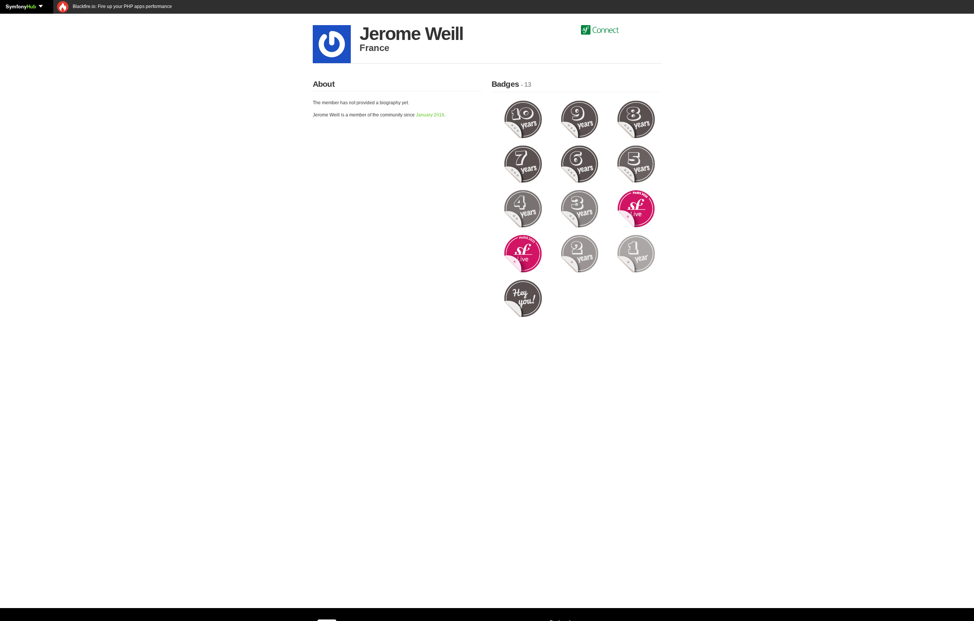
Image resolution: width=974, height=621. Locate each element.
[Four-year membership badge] (523, 208)
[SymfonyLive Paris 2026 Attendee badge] (636, 208)
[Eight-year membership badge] (636, 119)
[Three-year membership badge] (579, 208)
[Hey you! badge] (523, 298)
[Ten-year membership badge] (523, 119)
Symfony (21, 6)
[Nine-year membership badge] (579, 119)
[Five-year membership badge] (636, 163)
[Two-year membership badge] (579, 253)
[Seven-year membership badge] (523, 163)
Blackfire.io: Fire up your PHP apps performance (122, 6)
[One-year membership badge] (636, 253)
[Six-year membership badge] (579, 163)
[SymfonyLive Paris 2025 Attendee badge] (523, 253)
